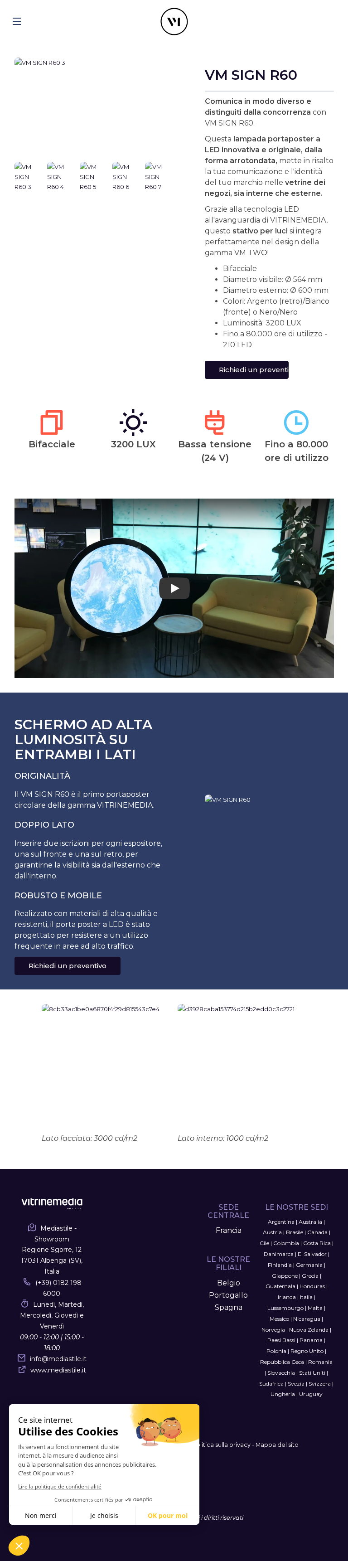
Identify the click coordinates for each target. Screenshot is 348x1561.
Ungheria (283, 1394)
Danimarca (279, 1254)
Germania (309, 1264)
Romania (320, 1361)
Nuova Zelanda (309, 1329)
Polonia (276, 1351)
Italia (306, 1297)
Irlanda (287, 1297)
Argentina (281, 1221)
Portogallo (228, 1295)
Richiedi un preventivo (254, 369)
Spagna (228, 1307)
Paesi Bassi (281, 1340)
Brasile (294, 1232)
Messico (279, 1318)
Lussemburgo (285, 1307)
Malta (315, 1307)
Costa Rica (317, 1243)
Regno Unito (307, 1351)
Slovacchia (281, 1372)
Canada (317, 1232)
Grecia (310, 1275)
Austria (272, 1232)
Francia (229, 1230)
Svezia (296, 1383)
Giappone (285, 1275)
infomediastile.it (58, 1359)
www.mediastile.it (58, 1370)
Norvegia (273, 1329)
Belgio (228, 1283)
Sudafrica (271, 1383)
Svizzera (320, 1383)
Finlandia (280, 1264)
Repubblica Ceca (282, 1361)
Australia (310, 1221)
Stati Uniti (312, 1372)
